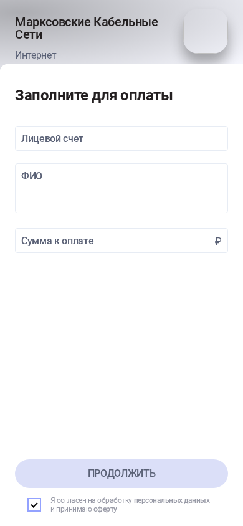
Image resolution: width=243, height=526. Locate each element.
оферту (105, 509)
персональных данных (172, 500)
